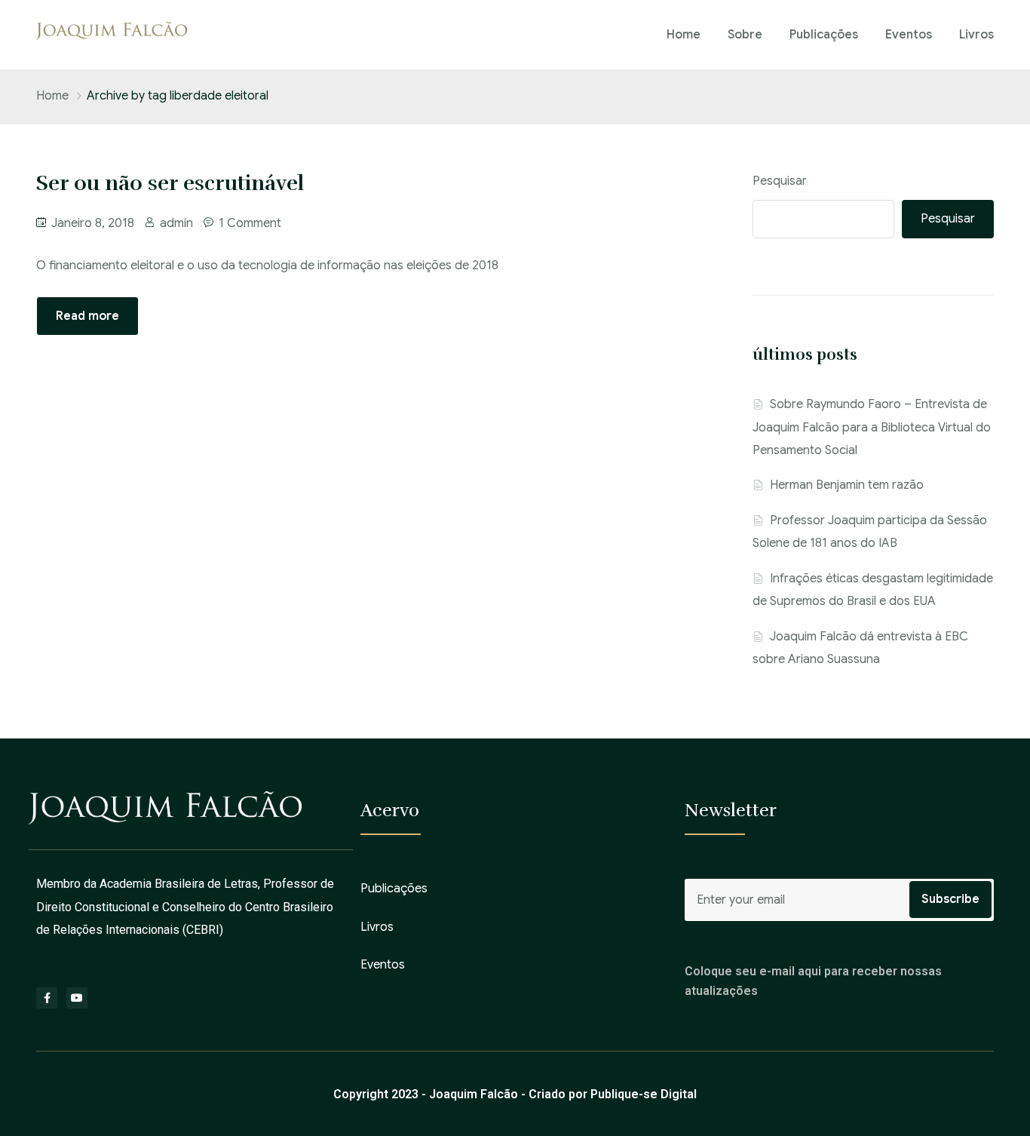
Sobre (745, 34)
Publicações (823, 34)
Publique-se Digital (643, 1094)
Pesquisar (780, 181)
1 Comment (250, 223)
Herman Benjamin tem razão (847, 485)
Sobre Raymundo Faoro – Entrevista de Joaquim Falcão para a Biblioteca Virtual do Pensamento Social (872, 427)
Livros (976, 34)
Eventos (908, 34)
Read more (87, 316)
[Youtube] (76, 998)
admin (176, 223)
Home (683, 34)
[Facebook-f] (46, 998)
